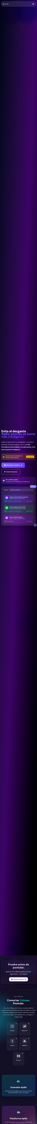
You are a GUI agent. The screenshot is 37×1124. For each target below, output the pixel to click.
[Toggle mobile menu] (33, 4)
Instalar (29, 456)
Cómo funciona (11, 472)
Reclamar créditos (13, 465)
